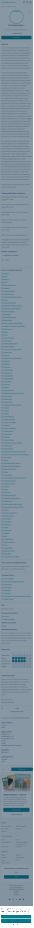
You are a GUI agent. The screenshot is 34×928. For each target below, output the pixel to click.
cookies (7, 910)
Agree (16, 916)
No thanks (16, 920)
